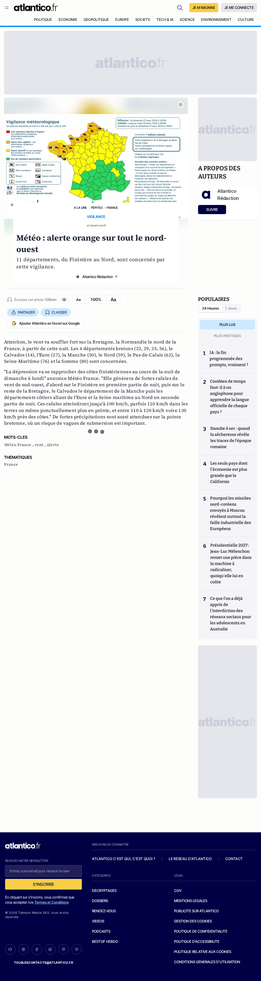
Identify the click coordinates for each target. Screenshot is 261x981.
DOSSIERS (100, 901)
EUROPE (122, 19)
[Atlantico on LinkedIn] (50, 949)
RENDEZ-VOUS (104, 911)
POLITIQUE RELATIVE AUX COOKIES (202, 951)
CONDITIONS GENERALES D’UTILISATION (207, 962)
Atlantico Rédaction (97, 276)
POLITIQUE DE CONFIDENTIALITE (200, 931)
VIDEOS (98, 921)
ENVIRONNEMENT (216, 19)
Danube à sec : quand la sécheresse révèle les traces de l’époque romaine (230, 437)
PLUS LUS (227, 324)
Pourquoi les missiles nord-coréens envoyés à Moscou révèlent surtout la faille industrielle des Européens (230, 513)
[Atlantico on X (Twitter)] (23, 949)
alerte (53, 445)
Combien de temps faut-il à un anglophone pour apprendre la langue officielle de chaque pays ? (229, 396)
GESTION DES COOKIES (193, 921)
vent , (41, 445)
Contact (234, 858)
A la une (80, 208)
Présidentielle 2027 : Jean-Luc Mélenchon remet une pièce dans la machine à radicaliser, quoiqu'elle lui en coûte (231, 563)
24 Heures (210, 308)
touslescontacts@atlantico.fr (43, 962)
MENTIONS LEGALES (190, 901)
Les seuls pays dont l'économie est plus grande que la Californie (228, 472)
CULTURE (246, 19)
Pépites (96, 208)
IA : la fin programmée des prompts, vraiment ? (229, 358)
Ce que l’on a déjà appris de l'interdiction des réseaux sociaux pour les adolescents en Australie (230, 613)
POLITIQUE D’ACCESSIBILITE (196, 941)
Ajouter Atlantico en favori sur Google (49, 323)
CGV (177, 890)
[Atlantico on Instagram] (63, 949)
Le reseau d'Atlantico (190, 858)
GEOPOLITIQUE (96, 19)
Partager (26, 312)
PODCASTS (101, 931)
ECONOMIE (68, 19)
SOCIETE (142, 19)
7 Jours (231, 308)
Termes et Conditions (51, 902)
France (112, 208)
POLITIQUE (43, 19)
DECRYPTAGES (104, 890)
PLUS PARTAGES (227, 336)
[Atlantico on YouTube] (77, 949)
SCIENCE (187, 19)
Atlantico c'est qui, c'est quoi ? (123, 858)
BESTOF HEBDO (105, 941)
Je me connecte (239, 7)
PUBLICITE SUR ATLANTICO (196, 911)
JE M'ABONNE (203, 7)
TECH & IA (165, 19)
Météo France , (19, 445)
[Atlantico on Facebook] (37, 949)
